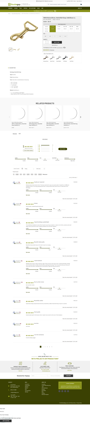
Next (80, 117)
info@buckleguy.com (46, 370)
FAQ (26, 389)
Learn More (69, 370)
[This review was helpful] (73, 198)
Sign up (80, 1)
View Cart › (2, 411)
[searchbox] (17, 169)
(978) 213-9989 (70, 1)
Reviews (43, 389)
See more (28, 195)
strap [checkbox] (36, 174)
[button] (45, 68)
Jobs (43, 386)
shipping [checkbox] (40, 174)
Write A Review (63, 149)
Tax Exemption (28, 390)
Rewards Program (45, 394)
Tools (20, 8)
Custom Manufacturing (46, 385)
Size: (44, 33)
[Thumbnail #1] (14, 49)
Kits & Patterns (32, 8)
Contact (74, 1)
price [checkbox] (24, 174)
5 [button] (49, 346)
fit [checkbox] (13, 174)
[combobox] (63, 4)
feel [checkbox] (21, 174)
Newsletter (44, 390)
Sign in (78, 1)
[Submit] (49, 4)
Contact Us (27, 384)
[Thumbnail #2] (18, 49)
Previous (9, 117)
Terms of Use (73, 402)
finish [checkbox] (32, 174)
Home (14, 4)
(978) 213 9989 (46, 369)
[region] (24, 49)
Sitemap (26, 391)
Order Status (27, 385)
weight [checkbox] (17, 174)
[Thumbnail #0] (10, 49)
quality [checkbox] (28, 174)
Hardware (10, 8)
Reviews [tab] (15, 133)
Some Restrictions (60, 47)
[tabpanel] (19, 117)
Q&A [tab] (20, 133)
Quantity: (45, 39)
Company (43, 384)
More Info (20, 370)
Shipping (26, 386)
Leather (15, 8)
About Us (80, 8)
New (42, 8)
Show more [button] (45, 174)
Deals (38, 8)
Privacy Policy (79, 402)
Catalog (43, 393)
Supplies (25, 8)
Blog (42, 391)
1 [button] (40, 346)
